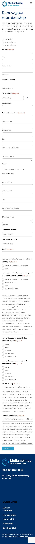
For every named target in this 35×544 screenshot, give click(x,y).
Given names (6, 66)
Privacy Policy (23, 537)
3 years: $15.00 (10, 42)
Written (8, 351)
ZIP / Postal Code (8, 156)
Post (7, 268)
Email (7, 345)
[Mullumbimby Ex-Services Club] (12, 5)
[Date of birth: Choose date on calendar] (27, 98)
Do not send (9, 354)
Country (5, 164)
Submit (7, 448)
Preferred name (7, 88)
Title (3, 57)
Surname (5, 74)
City (3, 139)
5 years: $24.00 (10, 45)
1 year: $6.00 (9, 39)
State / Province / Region (11, 148)
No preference (10, 356)
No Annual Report (11, 288)
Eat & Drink (8, 519)
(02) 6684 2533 (9, 470)
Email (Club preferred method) (16, 266)
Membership (9, 515)
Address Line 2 (7, 130)
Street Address (7, 122)
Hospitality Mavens (10, 537)
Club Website (10, 282)
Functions (8, 523)
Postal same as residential (14, 169)
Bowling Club (9, 528)
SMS (6, 348)
